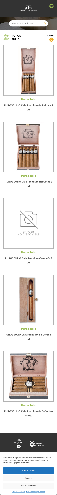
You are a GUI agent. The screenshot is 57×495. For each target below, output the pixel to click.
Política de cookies (18, 492)
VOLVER (50, 35)
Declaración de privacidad (35, 492)
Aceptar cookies (28, 470)
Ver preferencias (28, 485)
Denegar (28, 478)
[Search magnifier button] (45, 23)
